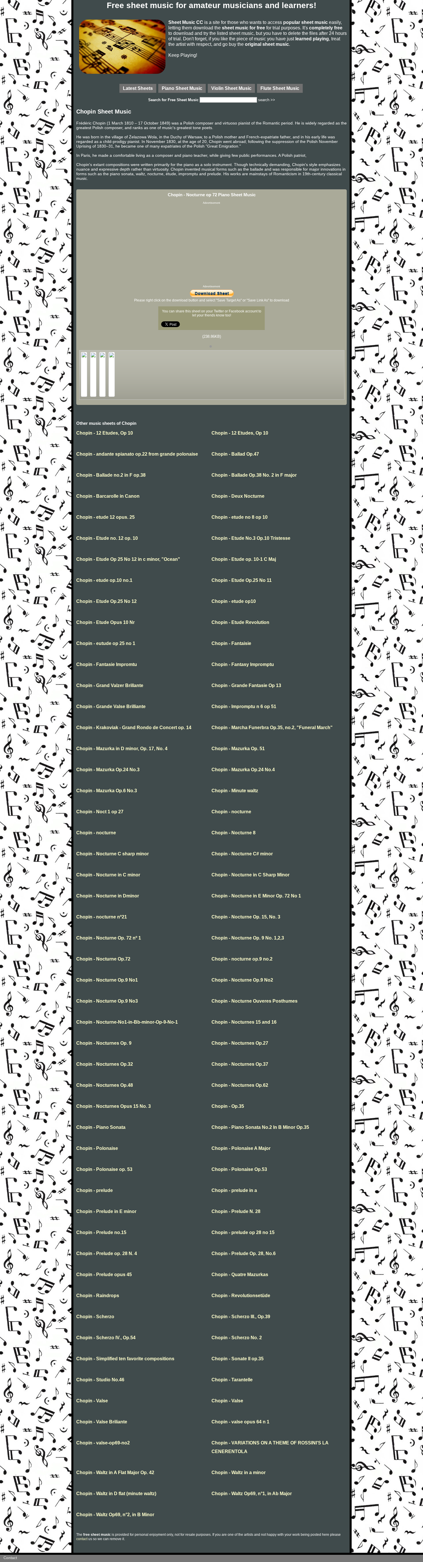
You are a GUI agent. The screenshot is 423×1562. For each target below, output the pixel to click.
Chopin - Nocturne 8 (234, 832)
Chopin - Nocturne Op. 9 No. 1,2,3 (248, 937)
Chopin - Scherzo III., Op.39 (241, 1316)
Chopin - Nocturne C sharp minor (112, 853)
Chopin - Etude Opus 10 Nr (105, 622)
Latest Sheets (138, 88)
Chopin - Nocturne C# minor (242, 853)
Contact (10, 1558)
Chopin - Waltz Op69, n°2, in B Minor (115, 1514)
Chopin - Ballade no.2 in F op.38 (111, 475)
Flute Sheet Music (279, 88)
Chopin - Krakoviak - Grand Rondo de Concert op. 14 (133, 727)
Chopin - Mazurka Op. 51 (238, 748)
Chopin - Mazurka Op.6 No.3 (106, 790)
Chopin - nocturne (231, 811)
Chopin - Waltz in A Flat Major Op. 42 (115, 1472)
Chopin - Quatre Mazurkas (240, 1274)
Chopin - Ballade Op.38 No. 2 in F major (254, 475)
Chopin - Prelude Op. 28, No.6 (244, 1253)
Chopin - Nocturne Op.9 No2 (242, 980)
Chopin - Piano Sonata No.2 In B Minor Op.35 (260, 1127)
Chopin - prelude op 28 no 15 (243, 1232)
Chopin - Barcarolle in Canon (108, 496)
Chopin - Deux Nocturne (238, 496)
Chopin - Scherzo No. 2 (237, 1337)
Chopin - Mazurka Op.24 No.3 (108, 769)
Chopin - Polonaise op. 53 (104, 1169)
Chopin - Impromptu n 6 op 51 (244, 706)
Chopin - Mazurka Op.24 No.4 (243, 769)
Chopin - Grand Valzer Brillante (109, 685)
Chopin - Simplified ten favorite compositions (125, 1358)
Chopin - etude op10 (234, 601)
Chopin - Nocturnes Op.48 (104, 1085)
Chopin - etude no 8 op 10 (240, 517)
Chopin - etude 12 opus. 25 (105, 517)
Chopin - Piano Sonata (100, 1127)
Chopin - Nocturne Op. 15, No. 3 (246, 916)
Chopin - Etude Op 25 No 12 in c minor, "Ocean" (128, 559)
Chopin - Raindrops (97, 1295)
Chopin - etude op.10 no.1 (104, 580)
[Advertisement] (211, 244)
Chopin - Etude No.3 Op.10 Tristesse (251, 538)
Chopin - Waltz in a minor (239, 1472)
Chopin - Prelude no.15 (101, 1232)
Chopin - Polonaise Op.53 (239, 1169)
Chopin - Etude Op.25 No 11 (242, 580)
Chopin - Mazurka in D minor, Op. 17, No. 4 (121, 748)
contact (81, 1539)
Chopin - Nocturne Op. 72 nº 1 (108, 937)
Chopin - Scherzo (95, 1316)
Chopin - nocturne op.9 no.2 (242, 959)
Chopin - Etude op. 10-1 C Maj (244, 559)
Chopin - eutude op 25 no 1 (105, 643)
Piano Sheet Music (182, 88)
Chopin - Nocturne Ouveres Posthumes (255, 1001)
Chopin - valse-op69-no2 (103, 1442)
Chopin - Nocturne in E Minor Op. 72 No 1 (256, 895)
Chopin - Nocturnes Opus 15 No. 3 (113, 1106)
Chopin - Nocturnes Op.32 (104, 1064)
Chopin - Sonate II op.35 (238, 1358)
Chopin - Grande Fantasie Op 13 (246, 685)
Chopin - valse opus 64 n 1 (240, 1421)
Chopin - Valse (92, 1400)
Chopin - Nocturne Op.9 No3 (107, 1001)
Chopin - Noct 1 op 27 (99, 811)
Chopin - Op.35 (228, 1106)
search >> (266, 100)
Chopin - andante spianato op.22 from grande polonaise (137, 454)
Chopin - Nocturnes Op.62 (240, 1085)
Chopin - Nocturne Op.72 (103, 959)
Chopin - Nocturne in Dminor (107, 895)
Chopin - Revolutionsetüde (241, 1295)
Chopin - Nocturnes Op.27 (240, 1043)
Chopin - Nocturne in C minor (108, 874)
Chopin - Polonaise (97, 1148)
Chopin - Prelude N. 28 (236, 1211)
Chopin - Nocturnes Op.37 (240, 1064)
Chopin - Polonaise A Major (241, 1148)
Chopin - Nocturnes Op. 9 (104, 1043)
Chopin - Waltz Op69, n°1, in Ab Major (252, 1493)
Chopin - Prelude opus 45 (104, 1274)
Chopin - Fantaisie (231, 643)
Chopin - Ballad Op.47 (235, 454)
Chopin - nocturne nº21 (101, 916)
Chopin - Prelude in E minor (106, 1211)
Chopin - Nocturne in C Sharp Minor (250, 874)
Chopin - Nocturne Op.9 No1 (107, 980)
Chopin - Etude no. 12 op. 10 (107, 538)
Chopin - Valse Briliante (101, 1421)
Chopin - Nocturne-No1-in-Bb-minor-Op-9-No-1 (127, 1022)
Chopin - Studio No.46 (100, 1379)
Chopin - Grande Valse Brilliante (111, 706)
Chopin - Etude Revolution (240, 622)
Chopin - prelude (94, 1190)
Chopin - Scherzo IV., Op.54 (106, 1337)
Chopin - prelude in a (234, 1190)
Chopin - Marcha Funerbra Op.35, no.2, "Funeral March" (272, 727)
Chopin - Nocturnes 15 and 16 (244, 1022)
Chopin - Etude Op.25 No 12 (106, 601)
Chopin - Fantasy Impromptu (243, 664)
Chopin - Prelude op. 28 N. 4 (106, 1253)
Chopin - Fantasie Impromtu (106, 664)
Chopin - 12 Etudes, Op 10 (104, 433)
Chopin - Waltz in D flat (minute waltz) (116, 1493)
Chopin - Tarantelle (232, 1379)
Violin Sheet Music (231, 88)
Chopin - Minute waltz (235, 790)
